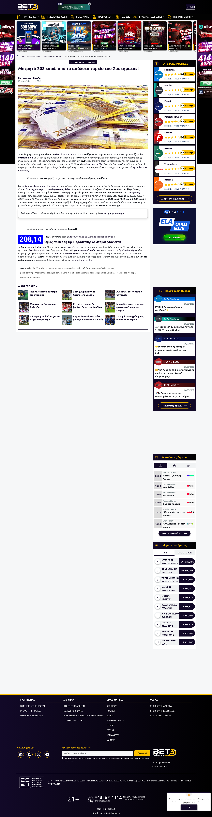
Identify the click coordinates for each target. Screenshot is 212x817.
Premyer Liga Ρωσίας (73, 268)
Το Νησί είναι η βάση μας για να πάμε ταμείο (129, 318)
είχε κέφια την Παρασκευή (68, 154)
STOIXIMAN (112, 706)
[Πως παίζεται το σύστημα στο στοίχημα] (23, 295)
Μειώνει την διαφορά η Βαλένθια (43, 305)
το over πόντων (71, 247)
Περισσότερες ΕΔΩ (172, 405)
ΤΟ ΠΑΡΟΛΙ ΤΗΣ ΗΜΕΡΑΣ (31, 715)
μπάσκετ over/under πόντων (101, 268)
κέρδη (85, 268)
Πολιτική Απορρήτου (161, 762)
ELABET (110, 715)
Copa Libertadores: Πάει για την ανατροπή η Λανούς (88, 318)
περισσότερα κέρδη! (82, 260)
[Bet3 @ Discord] (21, 755)
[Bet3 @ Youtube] (47, 755)
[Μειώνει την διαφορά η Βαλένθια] (24, 307)
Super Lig (85, 272)
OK (189, 807)
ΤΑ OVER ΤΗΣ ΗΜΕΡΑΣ (30, 710)
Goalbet (28, 268)
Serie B (66, 272)
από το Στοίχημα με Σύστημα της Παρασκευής (90, 236)
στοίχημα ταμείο (46, 268)
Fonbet (168, 132)
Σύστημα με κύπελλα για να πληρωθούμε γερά (45, 318)
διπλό (35, 268)
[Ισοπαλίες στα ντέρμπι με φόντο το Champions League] (110, 307)
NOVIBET (111, 710)
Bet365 (168, 148)
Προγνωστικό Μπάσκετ (87, 250)
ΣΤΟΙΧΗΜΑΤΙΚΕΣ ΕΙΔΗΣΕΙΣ (162, 710)
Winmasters (170, 164)
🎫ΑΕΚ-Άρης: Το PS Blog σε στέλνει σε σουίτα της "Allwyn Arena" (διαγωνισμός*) (174, 373)
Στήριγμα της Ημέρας (32, 247)
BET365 (110, 730)
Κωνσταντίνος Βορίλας (30, 77)
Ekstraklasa (112, 272)
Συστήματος (133, 192)
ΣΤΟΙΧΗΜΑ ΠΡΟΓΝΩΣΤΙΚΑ (31, 56)
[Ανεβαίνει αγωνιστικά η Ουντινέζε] (110, 295)
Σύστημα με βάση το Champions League (84, 293)
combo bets (75, 272)
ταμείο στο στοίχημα (127, 272)
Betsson (168, 179)
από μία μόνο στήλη (93, 164)
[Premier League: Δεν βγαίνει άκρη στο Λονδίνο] (67, 307)
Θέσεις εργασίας (159, 766)
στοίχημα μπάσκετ (98, 272)
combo (59, 272)
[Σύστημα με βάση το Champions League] (67, 295)
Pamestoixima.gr (173, 116)
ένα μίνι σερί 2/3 (37, 250)
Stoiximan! (70, 253)
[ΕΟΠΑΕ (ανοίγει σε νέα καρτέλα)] (116, 798)
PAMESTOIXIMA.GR (115, 720)
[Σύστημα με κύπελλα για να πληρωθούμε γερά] (24, 320)
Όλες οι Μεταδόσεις (172, 533)
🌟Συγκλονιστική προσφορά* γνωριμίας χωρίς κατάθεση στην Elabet (171, 350)
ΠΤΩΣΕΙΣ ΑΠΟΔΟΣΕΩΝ (74, 706)
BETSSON (111, 739)
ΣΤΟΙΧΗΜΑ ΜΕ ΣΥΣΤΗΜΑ (52, 56)
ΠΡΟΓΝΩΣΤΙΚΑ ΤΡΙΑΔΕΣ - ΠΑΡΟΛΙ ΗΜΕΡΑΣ (83, 715)
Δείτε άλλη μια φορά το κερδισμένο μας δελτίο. (47, 189)
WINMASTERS (113, 735)
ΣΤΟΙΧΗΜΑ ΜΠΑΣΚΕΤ (73, 720)
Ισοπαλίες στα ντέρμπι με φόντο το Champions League (130, 307)
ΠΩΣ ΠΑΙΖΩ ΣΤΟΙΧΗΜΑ (160, 715)
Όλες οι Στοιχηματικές (172, 198)
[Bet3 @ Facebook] (30, 755)
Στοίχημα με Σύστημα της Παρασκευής (41, 186)
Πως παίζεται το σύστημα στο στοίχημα (43, 293)
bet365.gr (59, 268)
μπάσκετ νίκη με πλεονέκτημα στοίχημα (37, 272)
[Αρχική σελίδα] (17, 56)
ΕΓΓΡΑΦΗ (190, 7)
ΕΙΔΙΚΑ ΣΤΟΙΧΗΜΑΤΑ (72, 710)
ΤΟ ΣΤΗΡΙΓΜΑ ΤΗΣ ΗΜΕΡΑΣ (32, 706)
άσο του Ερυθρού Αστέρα (123, 250)
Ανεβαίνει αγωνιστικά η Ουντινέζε (129, 293)
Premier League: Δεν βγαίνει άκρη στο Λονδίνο (87, 305)
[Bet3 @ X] (38, 755)
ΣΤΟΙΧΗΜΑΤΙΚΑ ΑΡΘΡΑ (161, 706)
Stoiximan (169, 69)
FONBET (111, 725)
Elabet (167, 101)
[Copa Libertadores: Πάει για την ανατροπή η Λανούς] (67, 320)
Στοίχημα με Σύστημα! (113, 213)
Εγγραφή (142, 753)
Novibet (168, 85)
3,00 (57, 253)
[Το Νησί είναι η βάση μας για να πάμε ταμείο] (110, 320)
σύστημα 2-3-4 (25, 157)
